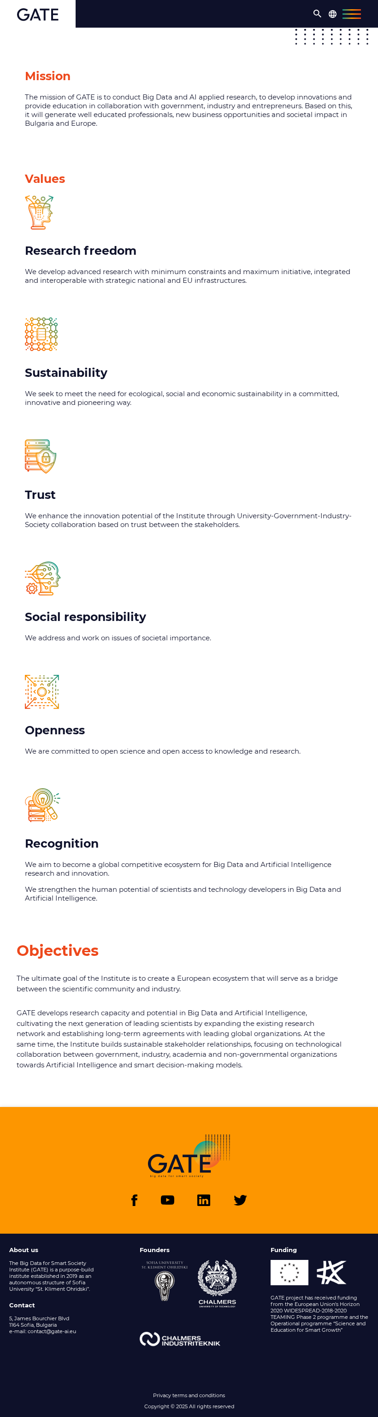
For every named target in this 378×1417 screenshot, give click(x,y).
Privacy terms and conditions (189, 1395)
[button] (317, 14)
